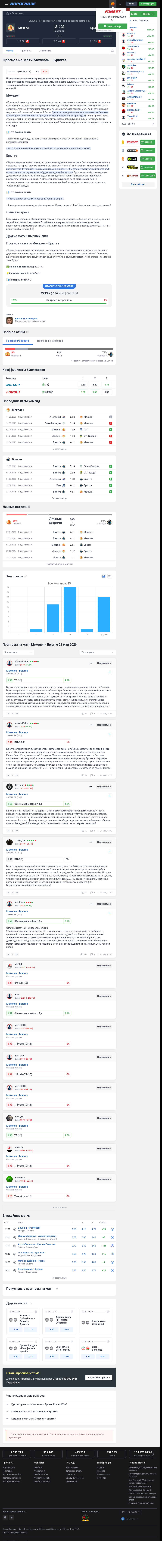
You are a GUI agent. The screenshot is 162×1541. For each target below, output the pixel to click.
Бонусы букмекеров (75, 1478)
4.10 (84, 1229)
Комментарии (103, 1474)
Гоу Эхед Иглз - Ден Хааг (31, 1252)
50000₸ (49, 392)
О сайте (100, 1467)
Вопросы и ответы (74, 1471)
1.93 (66, 1356)
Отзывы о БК (71, 1481)
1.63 (10, 921)
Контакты (101, 1478)
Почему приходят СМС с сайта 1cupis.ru (142, 1475)
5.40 (95, 384)
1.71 (16, 1329)
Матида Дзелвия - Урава (31, 1261)
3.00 (16, 1356)
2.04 (45, 71)
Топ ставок (7, 1471)
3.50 (84, 1245)
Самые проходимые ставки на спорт (142, 1498)
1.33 (107, 384)
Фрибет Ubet (39, 1471)
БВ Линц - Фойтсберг (29, 1228)
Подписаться (104, 663)
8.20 (10, 1196)
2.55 (74, 1270)
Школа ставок (72, 1467)
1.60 (74, 1229)
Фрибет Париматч (42, 1478)
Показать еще (59, 449)
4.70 (94, 1229)
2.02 (74, 1237)
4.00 (94, 1262)
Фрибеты (38, 1467)
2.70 (74, 1245)
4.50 (94, 1254)
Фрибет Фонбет (41, 1474)
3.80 (102, 1356)
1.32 (107, 392)
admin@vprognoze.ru (17, 1533)
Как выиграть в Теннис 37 (140, 1490)
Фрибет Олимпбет (42, 1481)
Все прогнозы (9, 1467)
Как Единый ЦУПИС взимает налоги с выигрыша (142, 1481)
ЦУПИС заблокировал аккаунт (142, 1493)
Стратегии (70, 1474)
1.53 (10, 859)
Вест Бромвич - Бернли (30, 1269)
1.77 (52, 1356)
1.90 (10, 1135)
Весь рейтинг (138, 184)
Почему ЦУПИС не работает (141, 1503)
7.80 (83, 384)
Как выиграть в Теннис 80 (140, 1486)
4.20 (84, 1254)
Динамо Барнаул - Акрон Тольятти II (37, 1236)
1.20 (52, 1329)
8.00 (83, 392)
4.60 (84, 1237)
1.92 (10, 1074)
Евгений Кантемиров (26, 318)
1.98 (10, 680)
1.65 (10, 804)
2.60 (94, 1237)
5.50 (95, 392)
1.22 (88, 1356)
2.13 (30, 1329)
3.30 (84, 1270)
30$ (47, 384)
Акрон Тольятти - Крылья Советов (36, 1244)
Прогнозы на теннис (12, 1478)
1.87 (10, 983)
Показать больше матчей (59, 564)
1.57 (10, 1013)
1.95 (10, 1044)
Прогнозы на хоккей (12, 1481)
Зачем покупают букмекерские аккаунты (143, 1468)
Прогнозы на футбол (12, 1474)
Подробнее (13, 1382)
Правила (101, 1471)
